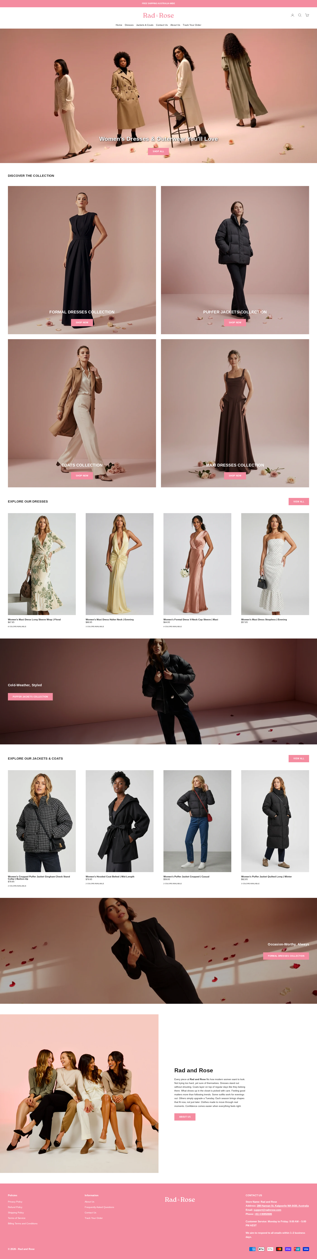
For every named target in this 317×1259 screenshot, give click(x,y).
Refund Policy (15, 1207)
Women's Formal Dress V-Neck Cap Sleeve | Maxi (190, 619)
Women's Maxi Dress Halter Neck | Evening (110, 619)
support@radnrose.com (267, 1209)
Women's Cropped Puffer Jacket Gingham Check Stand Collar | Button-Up (39, 877)
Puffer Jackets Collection (30, 696)
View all (298, 501)
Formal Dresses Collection (286, 956)
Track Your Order (192, 25)
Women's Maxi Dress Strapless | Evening (264, 619)
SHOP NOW (82, 322)
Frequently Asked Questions (99, 1207)
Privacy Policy (15, 1201)
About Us (175, 25)
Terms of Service (16, 1218)
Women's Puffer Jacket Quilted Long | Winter (266, 876)
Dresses (129, 25)
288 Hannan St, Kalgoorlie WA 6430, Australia (283, 1205)
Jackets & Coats (144, 25)
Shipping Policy (16, 1212)
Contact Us (162, 25)
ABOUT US (185, 1117)
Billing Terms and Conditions (22, 1223)
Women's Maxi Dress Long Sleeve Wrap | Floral (34, 619)
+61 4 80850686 (263, 1214)
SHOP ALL (158, 151)
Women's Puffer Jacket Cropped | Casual (186, 876)
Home (119, 25)
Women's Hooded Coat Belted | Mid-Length (110, 876)
